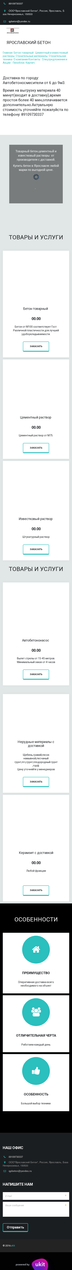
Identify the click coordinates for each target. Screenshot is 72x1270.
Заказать (36, 346)
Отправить (15, 1227)
